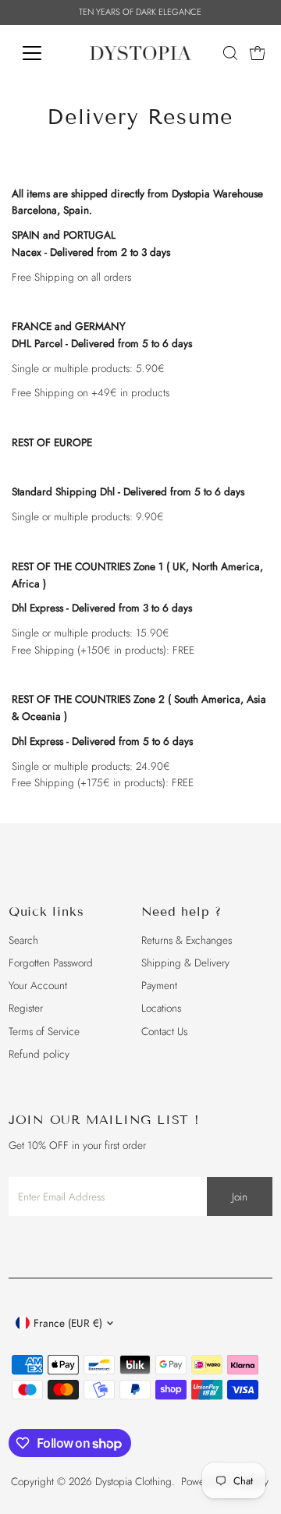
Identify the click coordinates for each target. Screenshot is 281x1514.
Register (26, 1008)
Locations (161, 1008)
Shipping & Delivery (185, 962)
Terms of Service (44, 1031)
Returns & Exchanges (186, 940)
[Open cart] (257, 53)
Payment (159, 985)
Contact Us (164, 1031)
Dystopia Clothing (133, 1481)
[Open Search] (230, 53)
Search (23, 940)
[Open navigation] (41, 53)
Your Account (38, 985)
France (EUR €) (68, 1323)
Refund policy (39, 1054)
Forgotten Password (51, 962)
